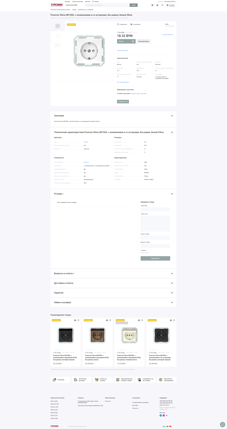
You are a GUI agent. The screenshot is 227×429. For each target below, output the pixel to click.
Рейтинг (143, 250)
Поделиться (122, 101)
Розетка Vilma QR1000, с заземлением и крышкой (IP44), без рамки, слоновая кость (129, 357)
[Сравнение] (157, 5)
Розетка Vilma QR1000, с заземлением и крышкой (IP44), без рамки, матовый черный (65, 357)
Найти (133, 5)
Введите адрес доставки (138, 93)
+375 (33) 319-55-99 (166, 1)
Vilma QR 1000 (55, 404)
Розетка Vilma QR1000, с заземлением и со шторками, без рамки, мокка (192, 357)
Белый (86, 142)
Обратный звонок (164, 405)
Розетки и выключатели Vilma (60, 9)
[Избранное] (162, 5)
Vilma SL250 (54, 409)
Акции (74, 9)
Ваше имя (144, 205)
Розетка (86, 162)
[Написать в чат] (222, 424)
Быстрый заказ (143, 41)
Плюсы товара (145, 234)
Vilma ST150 (54, 415)
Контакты (87, 1)
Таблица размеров (122, 50)
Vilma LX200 (54, 401)
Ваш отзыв (144, 214)
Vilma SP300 (54, 412)
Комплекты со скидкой (85, 9)
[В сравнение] (75, 320)
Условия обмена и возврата (140, 402)
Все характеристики (123, 82)
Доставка (135, 405)
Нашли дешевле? (167, 34)
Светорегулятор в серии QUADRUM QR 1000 (90, 405)
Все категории (72, 5)
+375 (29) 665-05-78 (166, 403)
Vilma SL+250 (54, 407)
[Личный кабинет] (152, 5)
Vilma (166, 24)
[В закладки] (78, 320)
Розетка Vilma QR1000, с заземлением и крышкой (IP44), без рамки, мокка (97, 357)
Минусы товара (145, 242)
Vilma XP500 (54, 418)
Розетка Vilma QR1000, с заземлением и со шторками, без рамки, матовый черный (160, 357)
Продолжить (155, 258)
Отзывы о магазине (77, 1)
